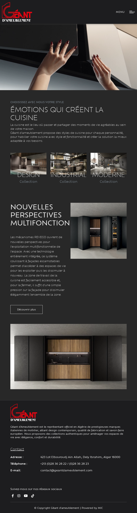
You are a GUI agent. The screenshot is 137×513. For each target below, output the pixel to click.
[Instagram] (18, 496)
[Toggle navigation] (131, 12)
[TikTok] (32, 496)
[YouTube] (26, 496)
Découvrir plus (26, 309)
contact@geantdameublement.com (66, 470)
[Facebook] (13, 496)
